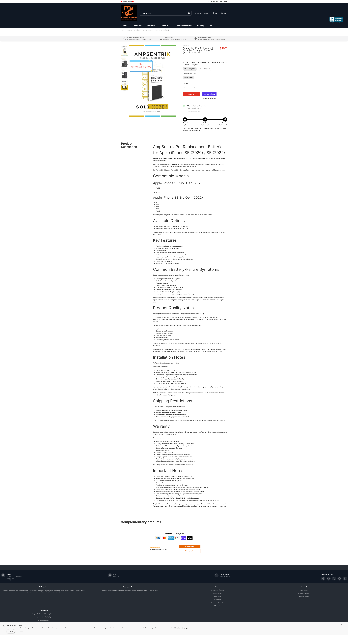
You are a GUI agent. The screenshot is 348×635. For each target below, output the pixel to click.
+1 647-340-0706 (213, 1)
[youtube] (329, 579)
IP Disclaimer (43, 587)
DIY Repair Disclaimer (43, 620)
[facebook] (323, 579)
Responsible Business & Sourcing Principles (43, 614)
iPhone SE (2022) (205, 69)
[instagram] (339, 579)
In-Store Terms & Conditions (217, 603)
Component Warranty (304, 593)
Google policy (186, 628)
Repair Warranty (304, 590)
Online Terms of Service (217, 590)
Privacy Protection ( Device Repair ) (44, 617)
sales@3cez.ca (223, 1)
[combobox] (165, 13)
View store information (194, 112)
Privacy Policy (217, 599)
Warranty (304, 587)
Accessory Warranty (304, 596)
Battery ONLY (188, 77)
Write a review (189, 546)
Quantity (185, 84)
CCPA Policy (217, 606)
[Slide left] (130, 80)
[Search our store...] (189, 13)
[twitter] (334, 579)
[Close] (341, 624)
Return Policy (217, 596)
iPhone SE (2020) (189, 69)
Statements (44, 611)
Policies (217, 587)
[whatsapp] (345, 579)
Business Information (130, 587)
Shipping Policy (217, 593)
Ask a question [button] (189, 551)
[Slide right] (175, 80)
